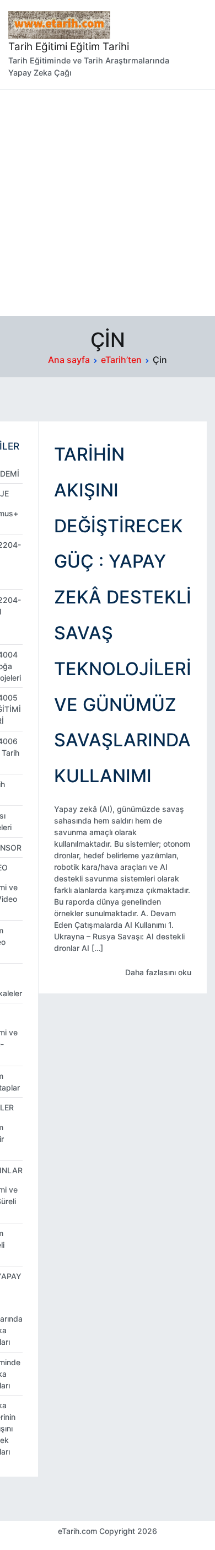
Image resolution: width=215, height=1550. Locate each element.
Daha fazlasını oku (158, 972)
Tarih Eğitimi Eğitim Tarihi (68, 46)
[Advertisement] (107, 203)
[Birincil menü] (195, 45)
